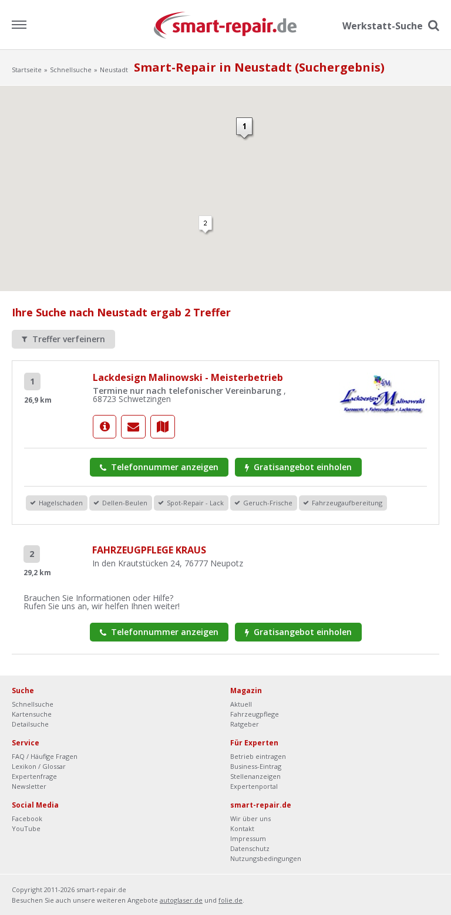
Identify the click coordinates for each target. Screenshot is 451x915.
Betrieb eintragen (258, 756)
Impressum (248, 838)
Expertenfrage (34, 776)
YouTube (26, 828)
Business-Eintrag (255, 766)
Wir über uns (250, 818)
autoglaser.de (181, 900)
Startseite (27, 69)
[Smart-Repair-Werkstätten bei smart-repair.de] (226, 24)
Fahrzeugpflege (254, 714)
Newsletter (29, 786)
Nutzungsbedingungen (265, 858)
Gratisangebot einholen (301, 466)
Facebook (27, 818)
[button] (245, 129)
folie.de (230, 900)
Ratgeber (244, 724)
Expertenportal (254, 786)
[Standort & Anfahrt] (162, 426)
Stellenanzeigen (255, 776)
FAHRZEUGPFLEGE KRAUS (149, 549)
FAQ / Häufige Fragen (45, 756)
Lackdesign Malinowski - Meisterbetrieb (188, 377)
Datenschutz (250, 848)
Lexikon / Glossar (39, 766)
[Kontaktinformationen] (133, 426)
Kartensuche (32, 714)
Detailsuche (30, 724)
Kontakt (242, 828)
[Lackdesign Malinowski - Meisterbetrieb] (104, 426)
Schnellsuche (71, 69)
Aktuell (241, 704)
